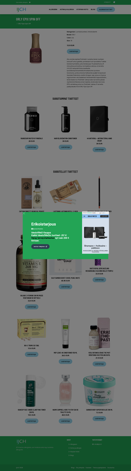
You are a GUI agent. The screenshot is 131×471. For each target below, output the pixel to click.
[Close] (24, 213)
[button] (40, 246)
